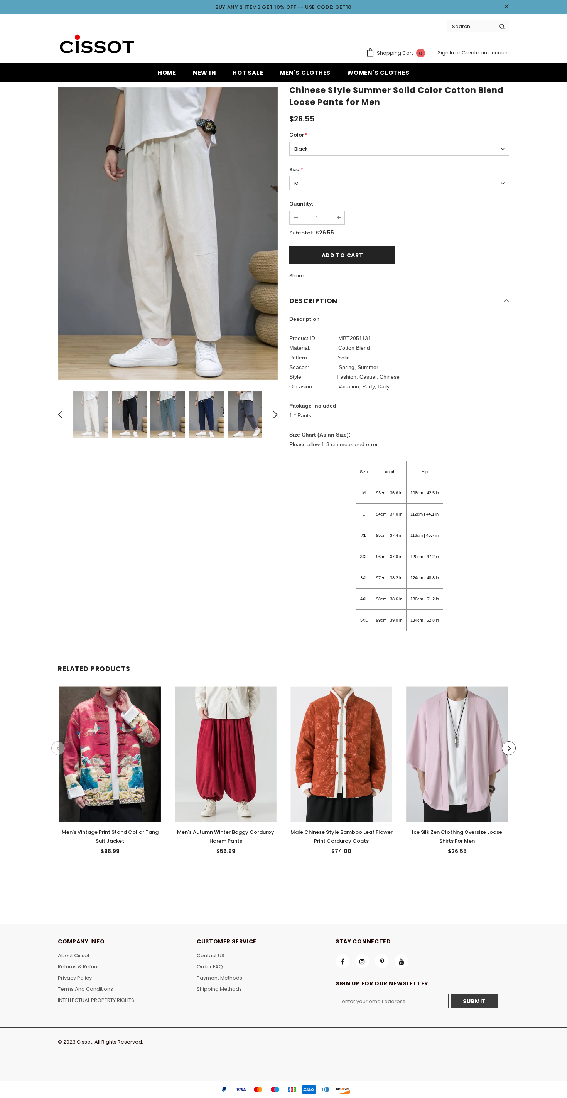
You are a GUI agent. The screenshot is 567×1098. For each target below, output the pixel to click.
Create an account (485, 52)
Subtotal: (301, 232)
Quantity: (301, 203)
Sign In (446, 52)
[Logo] (96, 44)
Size (296, 169)
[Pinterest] (382, 961)
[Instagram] (362, 961)
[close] (506, 7)
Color (298, 134)
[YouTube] (401, 961)
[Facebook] (342, 961)
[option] (168, 233)
